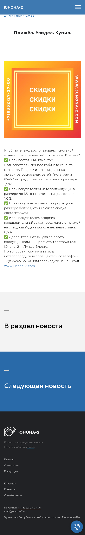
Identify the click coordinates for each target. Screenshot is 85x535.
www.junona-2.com (19, 266)
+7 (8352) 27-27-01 (29, 508)
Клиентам (10, 484)
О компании (11, 466)
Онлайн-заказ (13, 495)
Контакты (9, 489)
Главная (9, 460)
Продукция (11, 471)
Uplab (30, 447)
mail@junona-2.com (16, 511)
